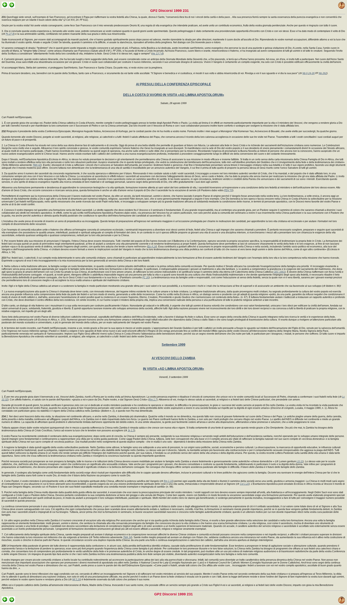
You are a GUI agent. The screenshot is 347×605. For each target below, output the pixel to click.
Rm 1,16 (168, 481)
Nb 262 (323, 73)
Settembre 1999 (173, 344)
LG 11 (300, 461)
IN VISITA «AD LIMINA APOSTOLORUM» (173, 368)
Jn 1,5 (131, 430)
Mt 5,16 (76, 579)
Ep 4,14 (152, 246)
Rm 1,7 (153, 399)
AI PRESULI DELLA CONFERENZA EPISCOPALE (173, 84)
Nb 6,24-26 (308, 73)
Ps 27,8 (10, 34)
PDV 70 (228, 190)
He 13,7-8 (157, 53)
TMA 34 (127, 537)
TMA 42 (37, 165)
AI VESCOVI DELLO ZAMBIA (173, 358)
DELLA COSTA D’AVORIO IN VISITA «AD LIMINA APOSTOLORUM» (173, 95)
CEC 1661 (279, 271)
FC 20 (145, 277)
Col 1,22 (244, 484)
